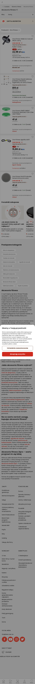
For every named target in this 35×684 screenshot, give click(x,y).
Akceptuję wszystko (17, 354)
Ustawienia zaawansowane (17, 348)
